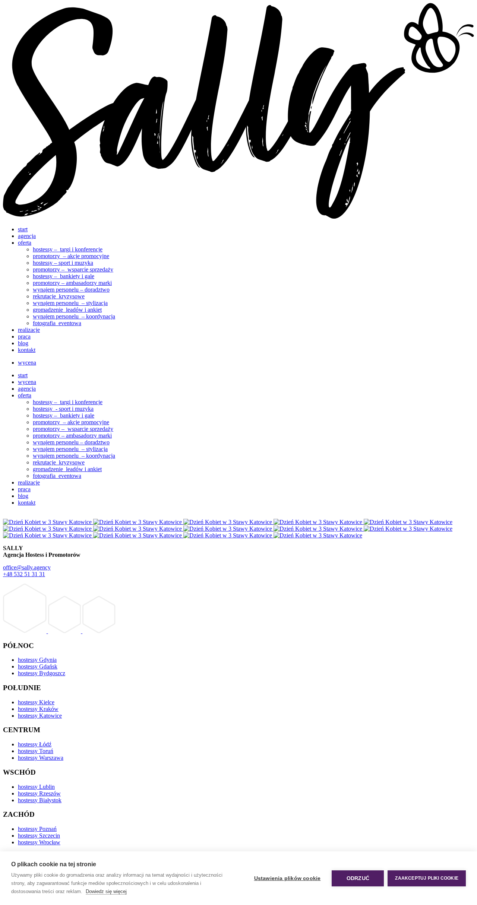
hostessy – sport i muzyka (63, 263)
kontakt (26, 350)
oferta (24, 242)
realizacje (29, 330)
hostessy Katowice (40, 715)
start (23, 229)
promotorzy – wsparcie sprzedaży (73, 269)
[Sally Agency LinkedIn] (98, 631)
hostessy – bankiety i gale (63, 276)
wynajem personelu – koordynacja (74, 316)
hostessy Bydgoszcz (41, 673)
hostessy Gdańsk (37, 666)
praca (24, 336)
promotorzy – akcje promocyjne (71, 256)
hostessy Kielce (36, 702)
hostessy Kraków (38, 709)
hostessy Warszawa (40, 758)
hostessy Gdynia (37, 660)
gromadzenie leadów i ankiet (67, 310)
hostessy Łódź (34, 744)
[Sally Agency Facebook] (25, 631)
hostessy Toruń (35, 751)
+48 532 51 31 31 (24, 574)
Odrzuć (358, 878)
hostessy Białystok (39, 800)
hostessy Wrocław (39, 842)
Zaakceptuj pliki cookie (426, 878)
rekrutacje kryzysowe (59, 296)
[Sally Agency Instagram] (65, 631)
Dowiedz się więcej (106, 891)
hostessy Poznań (37, 829)
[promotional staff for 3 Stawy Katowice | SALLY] (238, 216)
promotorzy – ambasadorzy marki (72, 283)
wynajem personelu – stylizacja (70, 303)
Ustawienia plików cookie (287, 878)
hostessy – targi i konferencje (67, 249)
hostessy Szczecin (39, 835)
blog (23, 343)
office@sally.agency (27, 567)
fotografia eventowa (57, 323)
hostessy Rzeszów (39, 793)
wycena (27, 362)
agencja (27, 236)
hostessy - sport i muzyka (63, 409)
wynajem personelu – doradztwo (71, 289)
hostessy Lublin (36, 787)
